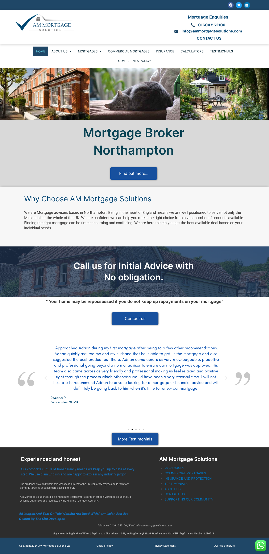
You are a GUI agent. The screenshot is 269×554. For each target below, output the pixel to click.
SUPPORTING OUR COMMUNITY (189, 499)
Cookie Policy (104, 545)
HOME (40, 51)
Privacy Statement (164, 545)
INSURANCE (165, 51)
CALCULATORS (192, 51)
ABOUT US (59, 51)
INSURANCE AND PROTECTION (188, 478)
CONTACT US (175, 494)
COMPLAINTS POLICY (134, 61)
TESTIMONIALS (221, 51)
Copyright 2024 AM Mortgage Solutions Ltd (44, 545)
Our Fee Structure (224, 545)
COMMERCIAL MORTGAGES (129, 51)
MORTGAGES (88, 51)
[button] (61, 51)
